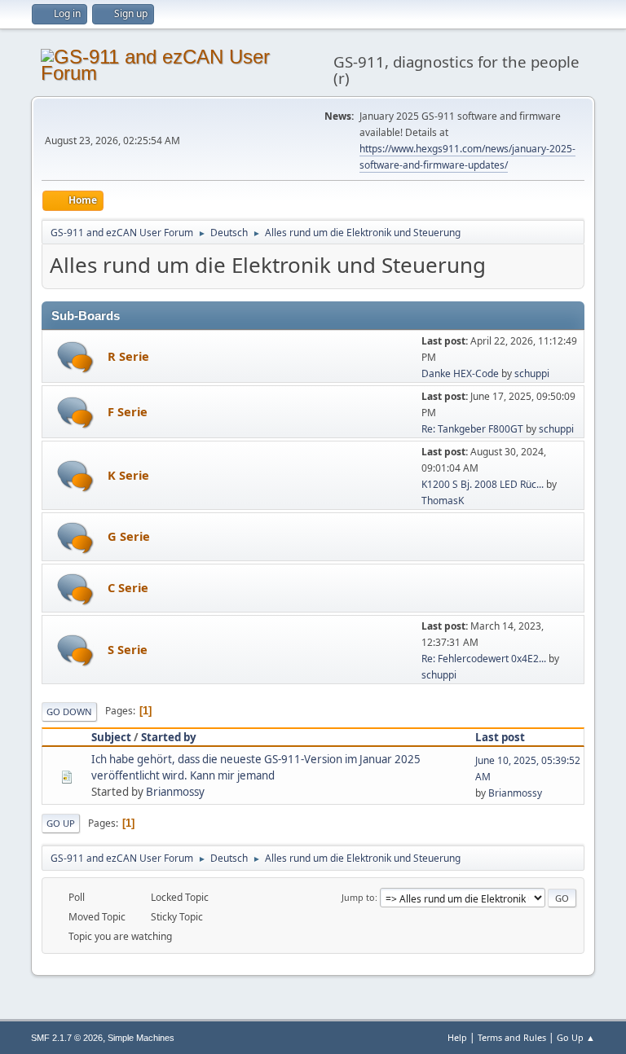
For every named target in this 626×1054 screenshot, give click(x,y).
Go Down (69, 711)
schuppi (531, 373)
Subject (111, 737)
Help (457, 1037)
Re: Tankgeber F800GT (472, 429)
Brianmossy (175, 791)
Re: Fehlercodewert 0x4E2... (483, 658)
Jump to (358, 897)
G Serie (129, 536)
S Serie (128, 649)
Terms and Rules (512, 1037)
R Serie (128, 356)
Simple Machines (141, 1038)
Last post (500, 737)
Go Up (60, 823)
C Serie (128, 587)
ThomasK (442, 500)
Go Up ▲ (576, 1037)
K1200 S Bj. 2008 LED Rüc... (482, 484)
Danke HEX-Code (460, 373)
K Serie (128, 475)
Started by (168, 737)
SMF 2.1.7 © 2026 (67, 1038)
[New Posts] (75, 357)
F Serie (128, 411)
